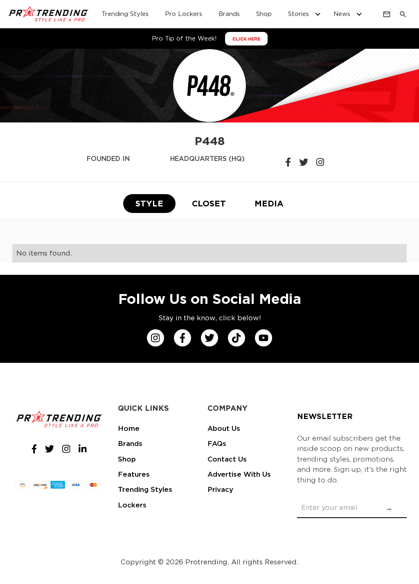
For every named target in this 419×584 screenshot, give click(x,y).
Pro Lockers (183, 14)
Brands (229, 14)
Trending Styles (125, 14)
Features (134, 474)
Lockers (132, 505)
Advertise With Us (239, 474)
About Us (223, 428)
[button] (302, 14)
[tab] (149, 203)
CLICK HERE (246, 38)
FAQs (216, 443)
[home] (49, 14)
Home (129, 428)
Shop (264, 14)
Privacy (220, 489)
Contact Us (227, 459)
